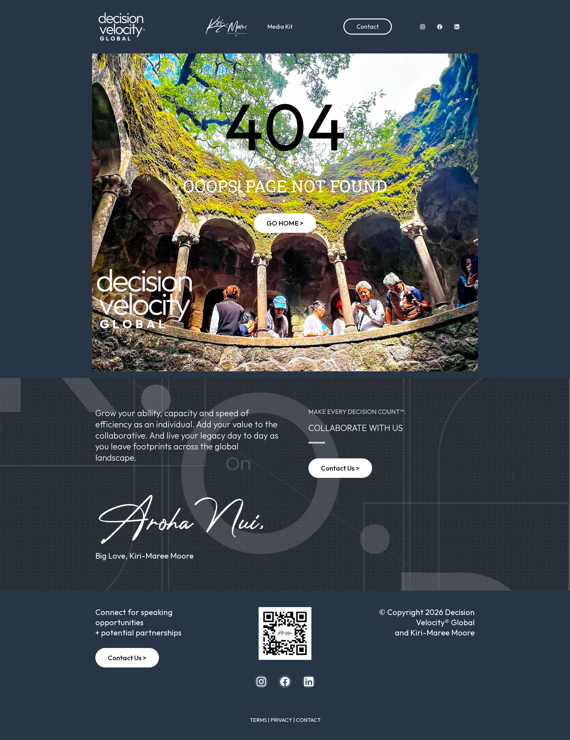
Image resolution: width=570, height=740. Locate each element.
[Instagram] (422, 26)
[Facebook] (439, 26)
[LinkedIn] (456, 26)
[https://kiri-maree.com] (285, 633)
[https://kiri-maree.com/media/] (226, 27)
